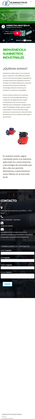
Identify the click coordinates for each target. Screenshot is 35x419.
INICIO (4, 417)
